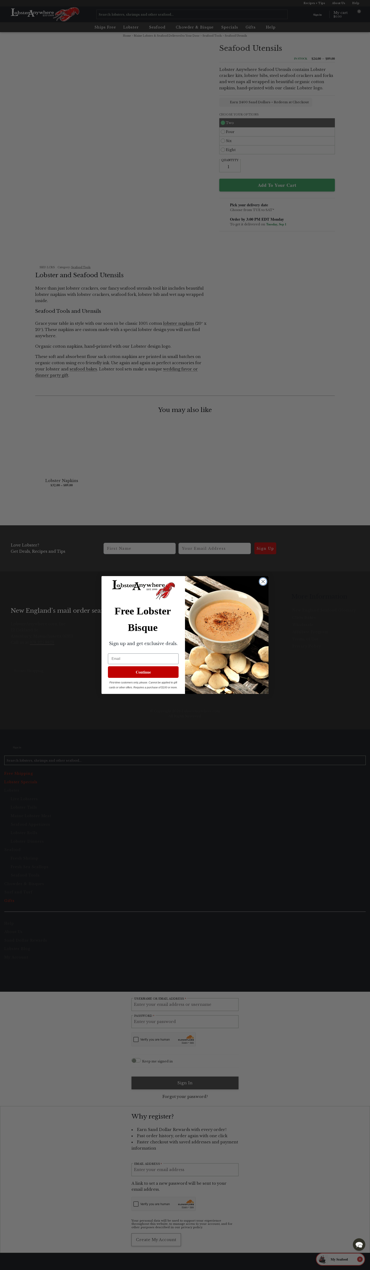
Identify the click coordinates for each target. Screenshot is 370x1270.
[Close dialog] (263, 581)
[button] (359, 1244)
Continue (143, 672)
